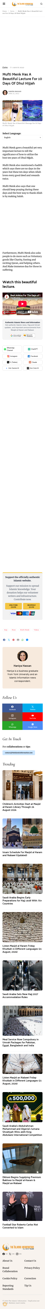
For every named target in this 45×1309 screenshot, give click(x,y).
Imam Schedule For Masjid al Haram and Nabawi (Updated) (22, 853)
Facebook (34, 356)
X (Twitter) (13, 362)
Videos (36, 630)
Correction (30, 1278)
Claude (34, 362)
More (14, 630)
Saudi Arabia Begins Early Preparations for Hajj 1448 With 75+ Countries (22, 900)
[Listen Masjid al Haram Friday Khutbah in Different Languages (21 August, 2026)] (22, 927)
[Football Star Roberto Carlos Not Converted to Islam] (22, 1206)
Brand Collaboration (10, 1269)
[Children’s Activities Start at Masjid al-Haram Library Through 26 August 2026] (22, 785)
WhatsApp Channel (10, 349)
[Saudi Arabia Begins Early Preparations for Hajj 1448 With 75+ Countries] (22, 879)
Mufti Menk (24, 630)
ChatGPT (34, 349)
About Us (7, 1260)
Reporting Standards (8, 1287)
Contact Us (30, 1260)
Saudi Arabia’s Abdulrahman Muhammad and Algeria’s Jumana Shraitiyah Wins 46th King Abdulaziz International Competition (22, 1130)
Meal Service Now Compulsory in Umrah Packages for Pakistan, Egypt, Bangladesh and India (20, 1042)
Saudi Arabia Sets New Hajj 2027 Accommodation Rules (20, 995)
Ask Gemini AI (13, 368)
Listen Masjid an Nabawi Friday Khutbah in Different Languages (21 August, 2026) (22, 1080)
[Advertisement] (22, 43)
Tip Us (27, 1285)
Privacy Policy (32, 1267)
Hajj (5, 630)
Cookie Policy (9, 1278)
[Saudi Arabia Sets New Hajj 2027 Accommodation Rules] (22, 975)
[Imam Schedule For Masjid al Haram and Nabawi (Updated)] (22, 833)
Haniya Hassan (14, 91)
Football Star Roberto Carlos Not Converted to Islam (20, 1226)
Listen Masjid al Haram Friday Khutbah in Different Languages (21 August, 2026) (22, 948)
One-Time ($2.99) (13, 606)
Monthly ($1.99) (31, 606)
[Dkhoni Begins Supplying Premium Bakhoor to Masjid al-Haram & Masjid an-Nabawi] (22, 1158)
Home (4, 11)
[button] (3, 4)
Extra (12, 11)
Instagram (13, 356)
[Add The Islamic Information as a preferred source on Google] (16, 335)
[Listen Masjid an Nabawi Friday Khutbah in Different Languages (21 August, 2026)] (22, 1064)
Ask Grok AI (34, 368)
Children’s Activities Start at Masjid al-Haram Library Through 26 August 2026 (21, 806)
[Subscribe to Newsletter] (29, 335)
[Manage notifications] (5, 1304)
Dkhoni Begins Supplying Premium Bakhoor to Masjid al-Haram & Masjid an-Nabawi (21, 1180)
